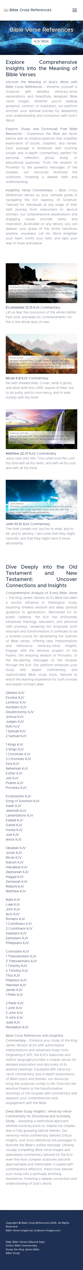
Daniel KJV (14, 825)
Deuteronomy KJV (20, 712)
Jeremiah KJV (16, 810)
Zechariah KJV (16, 881)
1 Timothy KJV (16, 966)
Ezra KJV (12, 763)
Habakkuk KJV (16, 867)
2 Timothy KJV (17, 970)
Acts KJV (12, 914)
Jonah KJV (14, 853)
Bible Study (13, 1253)
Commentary (33, 307)
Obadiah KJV (16, 848)
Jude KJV (13, 1022)
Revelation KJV (17, 1027)
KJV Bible (41, 41)
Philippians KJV (17, 943)
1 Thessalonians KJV (21, 956)
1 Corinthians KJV (19, 923)
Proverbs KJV (16, 788)
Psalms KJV (14, 783)
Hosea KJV (14, 830)
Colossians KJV (17, 951)
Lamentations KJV (19, 815)
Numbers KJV (16, 707)
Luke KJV (13, 904)
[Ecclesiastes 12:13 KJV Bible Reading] (41, 284)
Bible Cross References (35, 1223)
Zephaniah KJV (17, 872)
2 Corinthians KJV (19, 928)
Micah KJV (13, 857)
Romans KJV (15, 919)
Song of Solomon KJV (22, 801)
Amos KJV (13, 839)
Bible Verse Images (17, 1230)
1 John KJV (14, 1008)
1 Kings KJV (14, 744)
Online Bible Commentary (21, 1245)
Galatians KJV (16, 933)
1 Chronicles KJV (18, 754)
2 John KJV (14, 1013)
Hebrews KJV (16, 985)
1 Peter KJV (14, 994)
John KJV (13, 909)
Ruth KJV (13, 726)
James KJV (14, 990)
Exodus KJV (15, 697)
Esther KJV (14, 773)
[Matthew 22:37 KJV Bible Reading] (41, 430)
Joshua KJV (15, 717)
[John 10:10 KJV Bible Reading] (41, 501)
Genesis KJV (15, 693)
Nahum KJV (15, 862)
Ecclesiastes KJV (18, 796)
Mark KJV (13, 899)
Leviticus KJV (16, 702)
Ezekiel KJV (14, 820)
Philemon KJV (16, 980)
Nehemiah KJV (17, 768)
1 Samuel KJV (16, 731)
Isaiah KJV (13, 806)
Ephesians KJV (17, 938)
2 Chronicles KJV (18, 759)
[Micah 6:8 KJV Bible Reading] (41, 355)
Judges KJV (15, 721)
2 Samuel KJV (16, 736)
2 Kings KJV (15, 749)
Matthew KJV (16, 891)
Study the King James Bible (22, 1249)
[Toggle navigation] (74, 10)
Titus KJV (13, 975)
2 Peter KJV (15, 1003)
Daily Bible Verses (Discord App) (25, 1242)
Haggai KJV (15, 877)
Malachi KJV (15, 886)
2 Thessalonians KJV (21, 961)
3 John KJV (14, 1017)
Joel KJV (12, 834)
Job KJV (12, 778)
